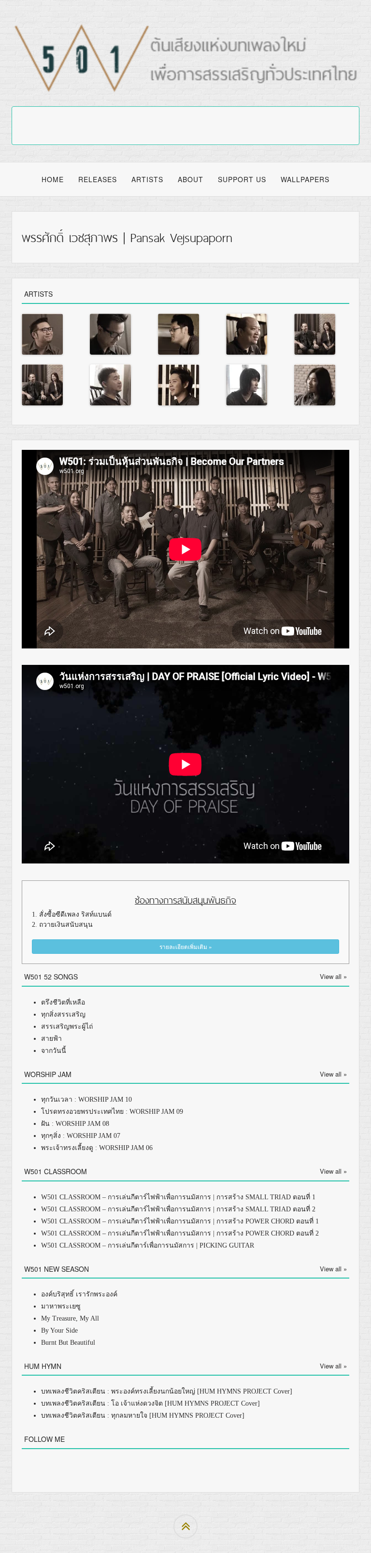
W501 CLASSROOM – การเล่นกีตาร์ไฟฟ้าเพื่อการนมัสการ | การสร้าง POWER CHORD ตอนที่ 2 (180, 1233)
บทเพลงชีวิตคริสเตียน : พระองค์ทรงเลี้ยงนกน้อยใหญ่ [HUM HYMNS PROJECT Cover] (166, 1391)
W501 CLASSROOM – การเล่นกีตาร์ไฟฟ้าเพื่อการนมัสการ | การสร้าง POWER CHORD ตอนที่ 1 (180, 1221)
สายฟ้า (51, 1038)
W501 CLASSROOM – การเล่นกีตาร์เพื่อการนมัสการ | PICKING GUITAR (147, 1245)
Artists (147, 179)
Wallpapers (305, 179)
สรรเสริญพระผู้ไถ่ (67, 1026)
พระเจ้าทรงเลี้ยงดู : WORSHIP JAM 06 (97, 1147)
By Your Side (59, 1330)
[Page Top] (185, 1526)
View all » (333, 976)
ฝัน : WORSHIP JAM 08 (75, 1123)
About (190, 179)
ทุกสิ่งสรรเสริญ (63, 1014)
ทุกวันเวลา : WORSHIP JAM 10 (86, 1099)
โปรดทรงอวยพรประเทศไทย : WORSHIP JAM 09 (112, 1111)
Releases (97, 179)
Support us (242, 179)
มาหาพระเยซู (61, 1306)
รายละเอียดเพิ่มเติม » (185, 946)
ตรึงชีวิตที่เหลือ (63, 1002)
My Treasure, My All (70, 1318)
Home (53, 179)
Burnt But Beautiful (68, 1342)
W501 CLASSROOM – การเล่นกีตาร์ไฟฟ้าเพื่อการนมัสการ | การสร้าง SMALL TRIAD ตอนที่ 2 (178, 1209)
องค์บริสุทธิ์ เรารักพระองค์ (79, 1294)
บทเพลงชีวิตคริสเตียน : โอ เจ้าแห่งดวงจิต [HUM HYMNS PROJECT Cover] (150, 1403)
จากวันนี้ (53, 1050)
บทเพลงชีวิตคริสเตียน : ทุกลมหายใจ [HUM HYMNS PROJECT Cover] (142, 1415)
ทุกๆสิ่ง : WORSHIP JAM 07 (80, 1135)
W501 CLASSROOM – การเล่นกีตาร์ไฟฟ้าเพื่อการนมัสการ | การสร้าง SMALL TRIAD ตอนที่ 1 (178, 1197)
